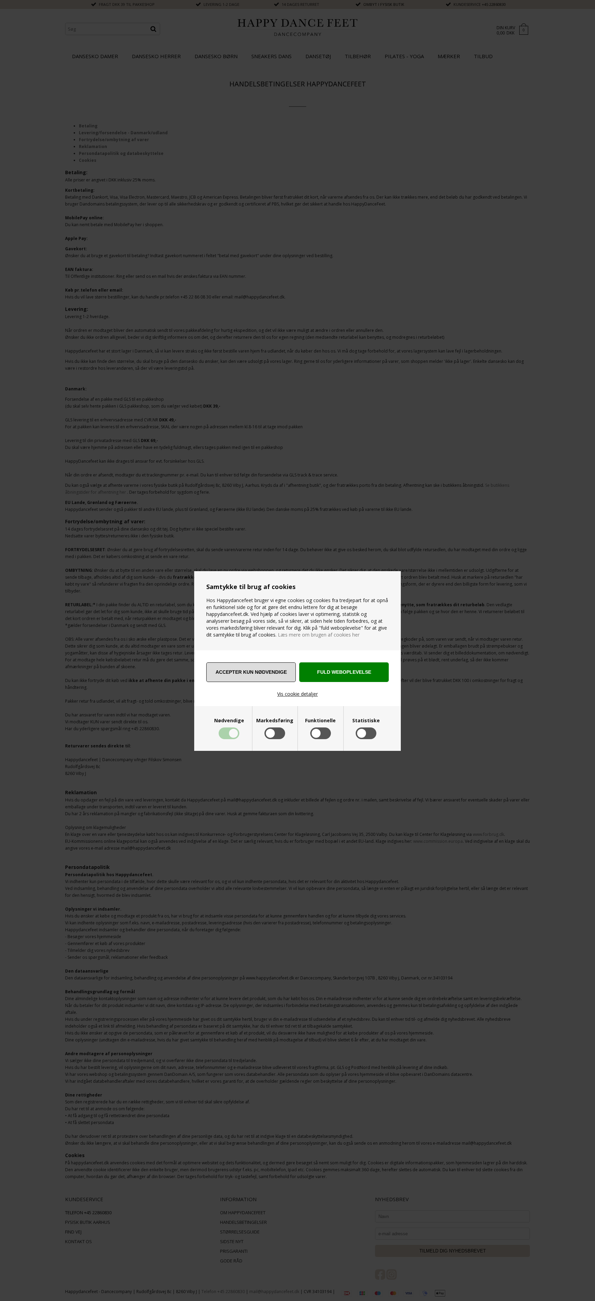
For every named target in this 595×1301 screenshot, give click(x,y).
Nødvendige (229, 720)
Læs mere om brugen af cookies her (317, 634)
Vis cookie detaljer (297, 694)
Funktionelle (320, 720)
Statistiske (366, 720)
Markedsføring (274, 720)
